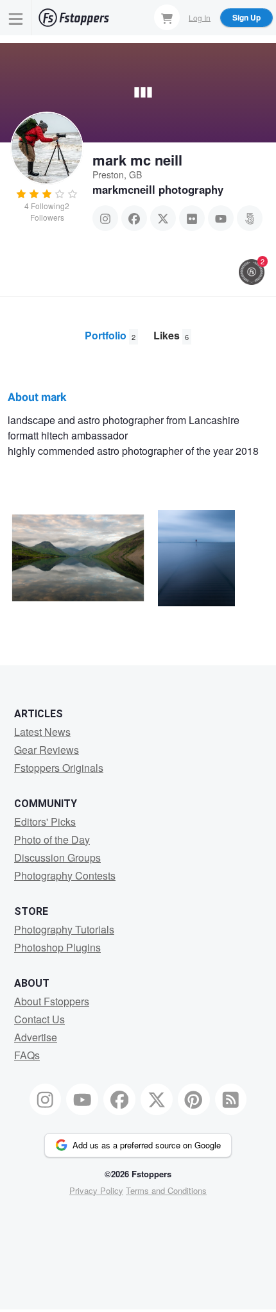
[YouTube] (221, 218)
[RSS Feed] (231, 1100)
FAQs (27, 1055)
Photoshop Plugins (57, 947)
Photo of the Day (52, 839)
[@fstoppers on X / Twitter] (157, 1100)
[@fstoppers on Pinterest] (194, 1100)
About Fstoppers (51, 1001)
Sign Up (246, 17)
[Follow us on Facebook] (119, 1100)
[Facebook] (134, 218)
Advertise (35, 1037)
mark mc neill (137, 159)
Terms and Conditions (166, 1190)
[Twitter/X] (163, 218)
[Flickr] (192, 218)
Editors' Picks (45, 821)
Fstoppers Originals (58, 767)
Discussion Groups (57, 857)
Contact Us (39, 1019)
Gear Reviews (46, 749)
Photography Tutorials (64, 929)
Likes (171, 335)
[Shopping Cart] (167, 17)
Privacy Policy (96, 1190)
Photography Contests (65, 875)
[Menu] (16, 17)
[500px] (250, 218)
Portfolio (110, 335)
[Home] (74, 17)
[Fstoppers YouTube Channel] (82, 1100)
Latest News (42, 731)
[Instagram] (105, 218)
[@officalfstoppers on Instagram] (46, 1100)
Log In (200, 17)
